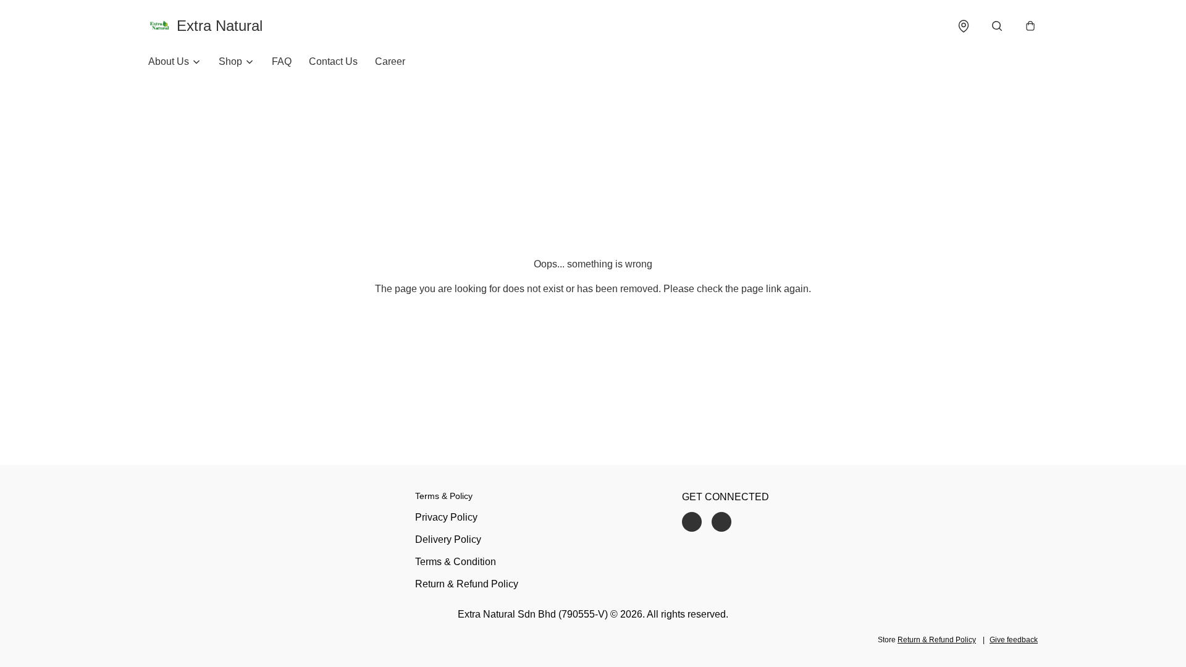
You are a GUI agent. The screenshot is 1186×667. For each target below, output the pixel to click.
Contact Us (333, 61)
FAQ (282, 61)
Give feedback (1014, 640)
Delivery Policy (448, 539)
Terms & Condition (455, 561)
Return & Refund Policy (466, 584)
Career (390, 61)
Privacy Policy (446, 517)
